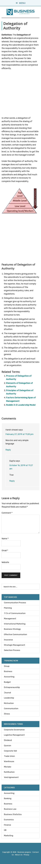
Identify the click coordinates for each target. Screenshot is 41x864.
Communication (11, 708)
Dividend (8, 740)
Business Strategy (12, 629)
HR (5, 830)
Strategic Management (14, 645)
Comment (7, 513)
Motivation (9, 703)
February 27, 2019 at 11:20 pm (19, 434)
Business (8, 671)
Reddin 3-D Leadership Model (21, 405)
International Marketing (14, 624)
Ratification (9, 772)
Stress (7, 714)
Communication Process (15, 602)
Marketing (8, 835)
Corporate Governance (14, 729)
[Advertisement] (20, 93)
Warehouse (9, 761)
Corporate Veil (10, 751)
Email (5, 550)
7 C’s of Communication (15, 613)
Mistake (7, 767)
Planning (8, 608)
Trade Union (9, 756)
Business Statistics (13, 814)
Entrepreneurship (12, 687)
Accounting (9, 676)
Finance (7, 825)
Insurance (8, 640)
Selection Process (12, 650)
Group (6, 666)
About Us (18, 855)
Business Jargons (24, 852)
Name (5, 538)
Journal (7, 692)
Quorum (7, 745)
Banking (7, 798)
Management (10, 618)
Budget (7, 682)
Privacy (26, 855)
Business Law (10, 809)
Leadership (9, 698)
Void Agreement (11, 777)
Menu (22, 3)
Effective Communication (15, 634)
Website (5, 562)
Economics (9, 819)
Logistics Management (14, 735)
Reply (8, 450)
